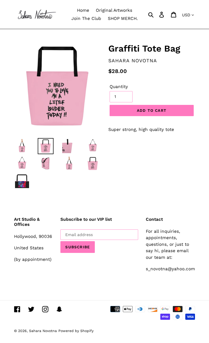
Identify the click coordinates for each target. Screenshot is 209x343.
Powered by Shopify (76, 331)
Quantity (119, 86)
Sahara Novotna (43, 331)
